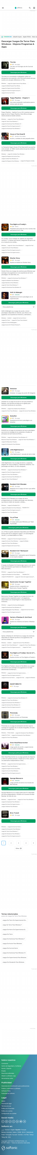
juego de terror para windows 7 (9, 121)
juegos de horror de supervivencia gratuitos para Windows (11, 252)
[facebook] (2, 1121)
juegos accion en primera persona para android (11, 325)
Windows (3, 83)
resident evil (25, 507)
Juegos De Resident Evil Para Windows (11, 507)
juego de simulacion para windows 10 (17, 437)
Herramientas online (7, 1078)
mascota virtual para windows (9, 439)
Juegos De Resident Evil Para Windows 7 (11, 574)
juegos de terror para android (19, 320)
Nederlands (29, 1132)
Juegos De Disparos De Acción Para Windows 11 (11, 156)
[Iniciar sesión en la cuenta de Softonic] (34, 8)
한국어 (24, 1132)
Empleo (3, 1071)
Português (9, 1134)
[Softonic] (18, 8)
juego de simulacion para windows (24, 733)
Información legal (6, 1103)
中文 (9, 1137)
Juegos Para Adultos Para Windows (16, 408)
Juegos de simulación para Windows (10, 444)
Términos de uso (6, 1106)
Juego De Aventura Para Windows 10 (10, 705)
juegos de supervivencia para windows (11, 88)
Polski (3, 1134)
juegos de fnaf (29, 245)
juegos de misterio (30, 677)
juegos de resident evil (13, 505)
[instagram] (6, 1121)
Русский (14, 1134)
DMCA (3, 1101)
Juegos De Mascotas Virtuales (9, 441)
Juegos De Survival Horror (8, 93)
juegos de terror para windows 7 (15, 572)
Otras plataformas (8, 307)
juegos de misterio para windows (10, 280)
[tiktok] (10, 1121)
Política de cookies (6, 1111)
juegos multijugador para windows (10, 609)
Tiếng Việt (4, 1137)
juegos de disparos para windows (10, 161)
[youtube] (20, 1121)
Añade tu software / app (8, 1076)
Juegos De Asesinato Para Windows (10, 802)
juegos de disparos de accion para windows (11, 545)
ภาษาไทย (26, 1134)
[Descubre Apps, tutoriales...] (30, 8)
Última (17, 848)
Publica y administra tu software (10, 1088)
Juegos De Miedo (23, 541)
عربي (2, 1129)
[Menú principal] (3, 8)
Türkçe (31, 1134)
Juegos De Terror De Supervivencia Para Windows (11, 90)
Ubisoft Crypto (17, 36)
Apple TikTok (27, 36)
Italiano (14, 1132)
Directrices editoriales (7, 1073)
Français (23, 1129)
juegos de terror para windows (15, 119)
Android (9, 318)
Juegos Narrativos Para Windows (9, 282)
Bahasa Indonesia (6, 1132)
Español (17, 1129)
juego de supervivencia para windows (17, 83)
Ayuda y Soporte (6, 1068)
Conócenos (4, 1063)
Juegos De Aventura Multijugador (15, 605)
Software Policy (6, 1091)
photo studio (10, 732)
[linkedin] (17, 1121)
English (13, 1129)
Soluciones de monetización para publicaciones (15, 1086)
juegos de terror (5, 320)
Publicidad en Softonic (8, 1093)
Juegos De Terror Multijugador (9, 322)
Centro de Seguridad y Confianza (11, 1066)
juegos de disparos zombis (27, 161)
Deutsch (7, 1129)
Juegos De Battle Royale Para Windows (11, 86)
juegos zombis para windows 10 (9, 158)
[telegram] (24, 1121)
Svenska (20, 1134)
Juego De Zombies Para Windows (15, 154)
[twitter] (13, 1121)
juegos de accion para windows (9, 247)
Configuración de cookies (8, 1113)
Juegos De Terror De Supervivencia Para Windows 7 (25, 577)
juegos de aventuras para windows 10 (11, 124)
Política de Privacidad (7, 1108)
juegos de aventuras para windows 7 (10, 128)
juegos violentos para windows (9, 806)
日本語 (19, 1132)
